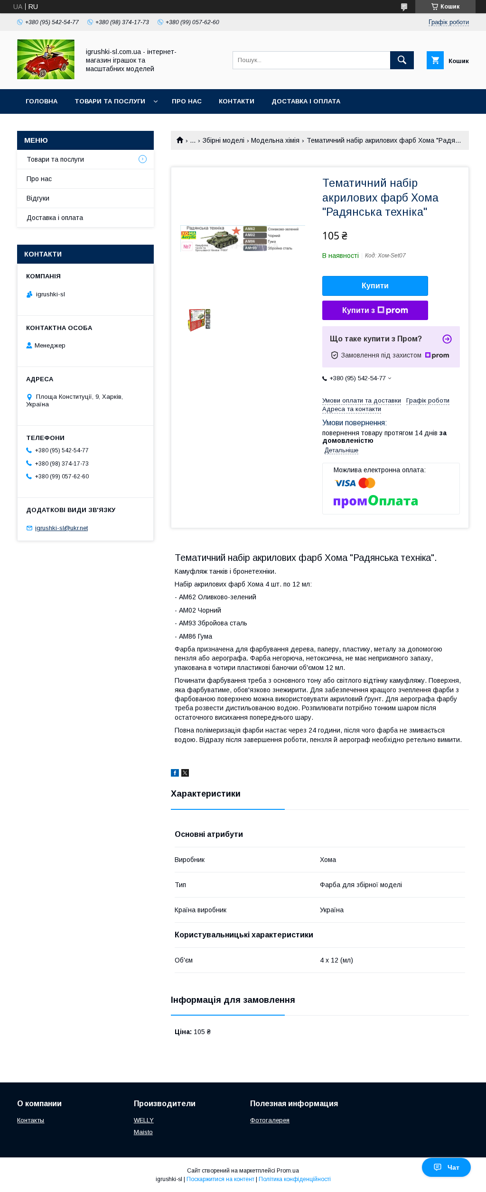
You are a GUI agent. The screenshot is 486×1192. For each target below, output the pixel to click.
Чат (453, 1167)
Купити (375, 286)
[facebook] (175, 774)
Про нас (187, 101)
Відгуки (38, 198)
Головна (41, 101)
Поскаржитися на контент (220, 1179)
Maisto (143, 1132)
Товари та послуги (110, 101)
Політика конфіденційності (295, 1179)
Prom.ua (288, 1170)
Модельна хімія (275, 140)
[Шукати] (402, 60)
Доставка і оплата (305, 101)
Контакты (30, 1120)
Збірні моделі (223, 140)
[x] (185, 774)
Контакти (236, 101)
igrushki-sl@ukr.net (61, 528)
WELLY (144, 1120)
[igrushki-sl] (46, 77)
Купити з (358, 310)
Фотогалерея (270, 1120)
